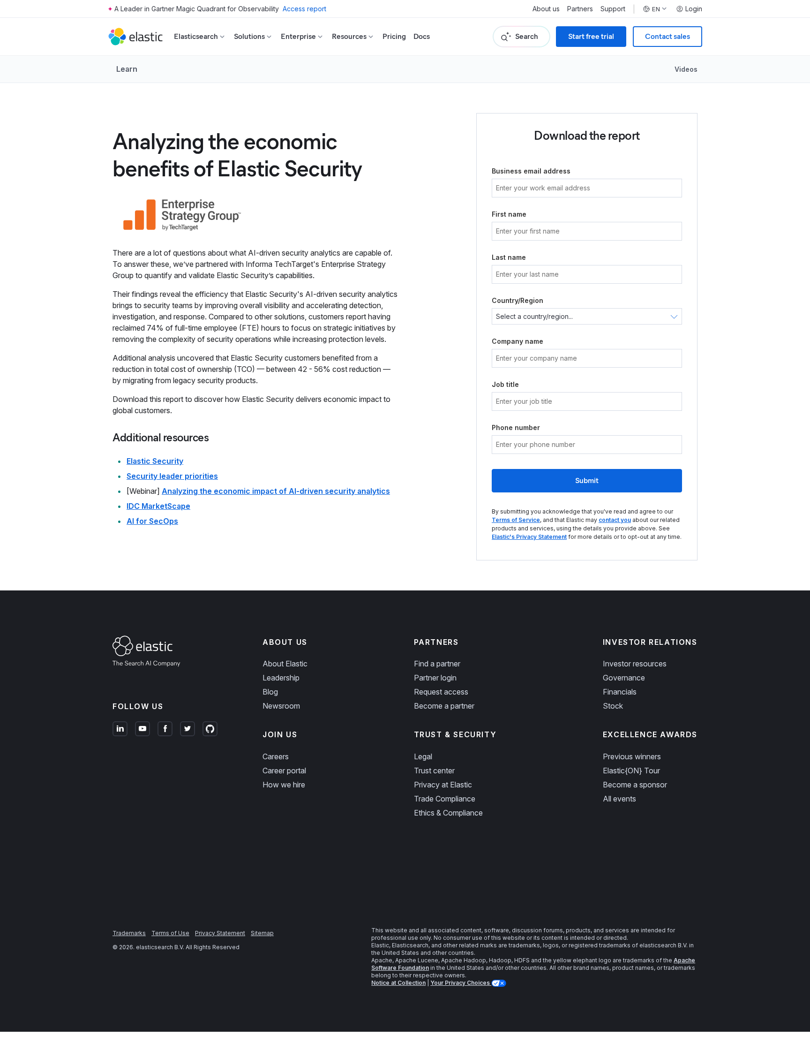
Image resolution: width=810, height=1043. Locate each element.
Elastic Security (155, 461)
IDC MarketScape (158, 506)
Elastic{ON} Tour (631, 770)
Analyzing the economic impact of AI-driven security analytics (276, 491)
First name (509, 214)
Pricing (394, 36)
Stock (613, 705)
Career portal (284, 770)
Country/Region (517, 300)
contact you (615, 519)
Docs (421, 36)
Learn (126, 69)
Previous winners (632, 756)
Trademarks (129, 933)
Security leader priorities (172, 476)
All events (619, 798)
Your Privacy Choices (460, 982)
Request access (441, 691)
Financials (620, 691)
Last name (509, 257)
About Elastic (285, 663)
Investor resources (635, 663)
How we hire (283, 784)
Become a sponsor (635, 784)
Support (612, 9)
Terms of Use (170, 933)
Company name (517, 341)
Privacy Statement (220, 933)
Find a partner (437, 663)
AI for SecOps (152, 521)
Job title (505, 384)
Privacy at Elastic (443, 784)
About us (546, 9)
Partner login (435, 677)
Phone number (516, 427)
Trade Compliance (444, 798)
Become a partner (444, 705)
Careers (275, 756)
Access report (304, 9)
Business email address (531, 171)
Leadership (281, 677)
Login (693, 9)
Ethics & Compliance (448, 812)
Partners (580, 9)
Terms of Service (516, 519)
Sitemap (262, 933)
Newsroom (281, 705)
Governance (624, 677)
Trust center (434, 770)
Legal (423, 756)
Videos (686, 69)
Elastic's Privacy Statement (529, 536)
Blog (270, 691)
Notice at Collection (398, 982)
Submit (587, 480)
